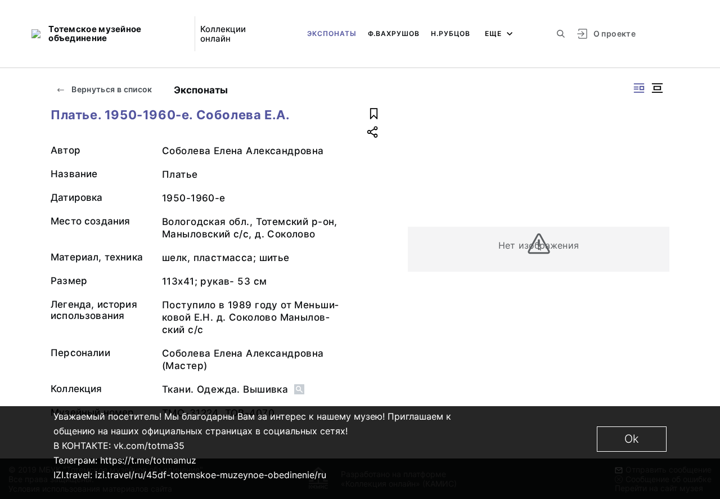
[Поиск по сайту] (561, 33)
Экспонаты (332, 33)
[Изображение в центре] (657, 88)
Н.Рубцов (450, 33)
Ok (631, 439)
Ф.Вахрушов (394, 33)
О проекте (614, 33)
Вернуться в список (111, 89)
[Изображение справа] (639, 88)
